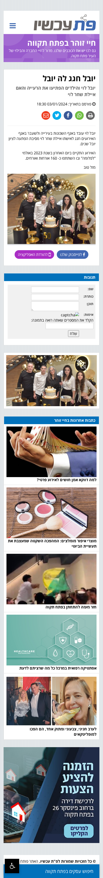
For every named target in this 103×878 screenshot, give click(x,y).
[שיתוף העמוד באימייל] (46, 115)
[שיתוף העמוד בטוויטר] (56, 115)
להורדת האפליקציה (33, 254)
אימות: (88, 314)
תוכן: (89, 303)
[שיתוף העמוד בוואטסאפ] (79, 115)
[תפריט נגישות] (12, 866)
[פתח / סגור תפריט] (12, 25)
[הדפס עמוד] (90, 115)
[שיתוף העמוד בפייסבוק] (67, 115)
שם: (90, 289)
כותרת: (88, 296)
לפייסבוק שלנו (71, 254)
